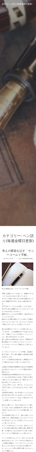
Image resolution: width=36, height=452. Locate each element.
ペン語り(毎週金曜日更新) (25, 258)
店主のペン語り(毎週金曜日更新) (17, 4)
